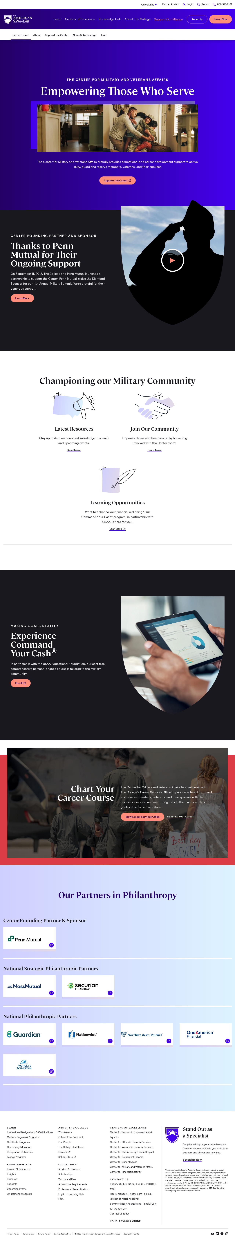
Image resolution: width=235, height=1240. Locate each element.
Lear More (115, 528)
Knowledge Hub (19, 1164)
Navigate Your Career (180, 816)
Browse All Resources (18, 1169)
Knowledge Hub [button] (110, 19)
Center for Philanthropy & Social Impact (132, 1152)
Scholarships (65, 1174)
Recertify (197, 19)
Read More (74, 450)
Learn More (22, 298)
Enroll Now (220, 19)
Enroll (19, 683)
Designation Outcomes (19, 1152)
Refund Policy (44, 1234)
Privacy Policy (13, 1234)
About (37, 34)
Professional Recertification (73, 1189)
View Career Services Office (142, 816)
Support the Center (57, 34)
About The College (73, 1127)
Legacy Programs (16, 1157)
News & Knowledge (84, 34)
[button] (172, 260)
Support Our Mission (168, 19)
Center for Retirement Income (126, 1157)
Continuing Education (19, 1147)
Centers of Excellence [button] (80, 19)
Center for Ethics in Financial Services (130, 1142)
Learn (11, 1127)
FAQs (61, 1199)
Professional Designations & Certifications (30, 1132)
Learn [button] (57, 19)
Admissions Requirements (72, 1184)
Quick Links (147, 4)
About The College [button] (138, 19)
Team (104, 34)
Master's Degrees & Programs (23, 1137)
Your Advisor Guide (125, 1221)
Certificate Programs (18, 1142)
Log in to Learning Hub (71, 1194)
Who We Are (65, 1132)
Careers (62, 1152)
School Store (65, 1157)
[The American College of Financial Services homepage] (18, 19)
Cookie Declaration (62, 1234)
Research (12, 1179)
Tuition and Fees (67, 1179)
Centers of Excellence (128, 1127)
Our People (64, 1142)
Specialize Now (192, 1159)
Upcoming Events (16, 1189)
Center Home (20, 34)
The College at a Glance (71, 1147)
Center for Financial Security (125, 1171)
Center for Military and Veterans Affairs (131, 1167)
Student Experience (69, 1169)
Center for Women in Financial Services (131, 1147)
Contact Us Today (119, 1213)
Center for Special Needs (123, 1162)
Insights (11, 1174)
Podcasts (12, 1184)
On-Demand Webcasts (19, 1193)
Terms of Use (28, 1234)
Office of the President (70, 1137)
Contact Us (119, 1179)
